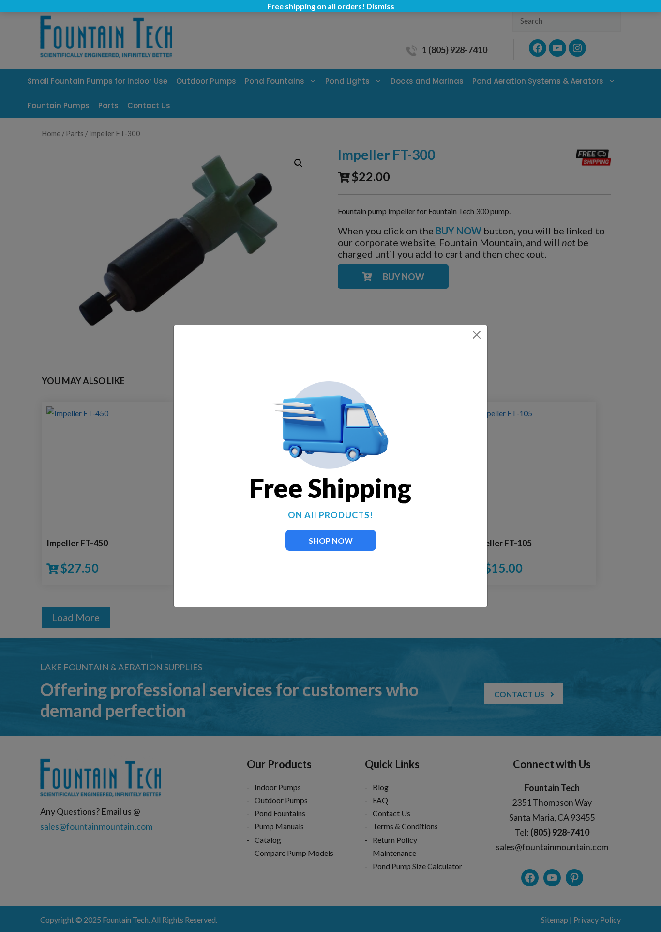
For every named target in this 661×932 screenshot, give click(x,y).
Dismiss (380, 6)
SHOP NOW (331, 540)
